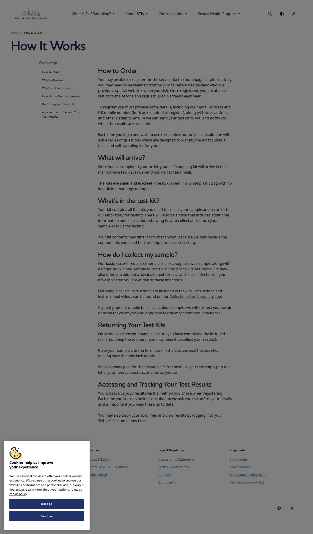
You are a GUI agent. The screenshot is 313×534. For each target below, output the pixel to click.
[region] (47, 485)
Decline (47, 516)
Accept (46, 504)
